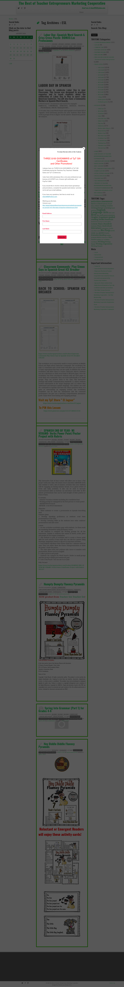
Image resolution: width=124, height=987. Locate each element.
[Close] (83, 148)
